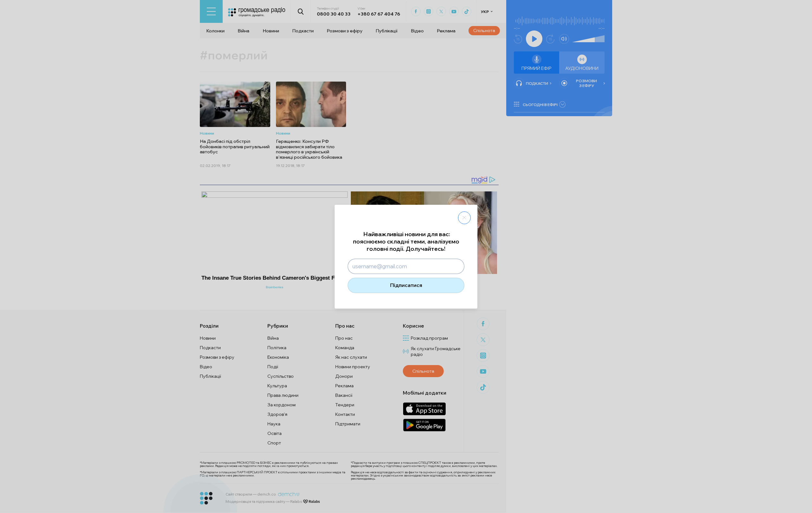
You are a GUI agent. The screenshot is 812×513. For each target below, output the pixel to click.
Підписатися (406, 285)
